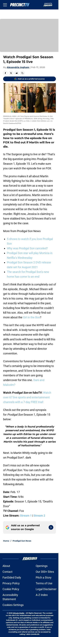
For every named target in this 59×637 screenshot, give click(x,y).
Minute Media (18, 613)
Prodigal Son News (22, 541)
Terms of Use (44, 583)
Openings (42, 566)
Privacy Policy (11, 583)
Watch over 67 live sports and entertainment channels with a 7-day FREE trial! (27, 397)
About (6, 566)
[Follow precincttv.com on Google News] (51, 527)
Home (6, 541)
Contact (7, 571)
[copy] (22, 73)
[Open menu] (5, 5)
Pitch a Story (43, 577)
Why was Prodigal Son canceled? (27, 248)
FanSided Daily (12, 577)
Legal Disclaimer (46, 589)
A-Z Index (42, 595)
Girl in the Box (31, 317)
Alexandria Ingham (18, 67)
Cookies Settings (13, 605)
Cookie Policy (11, 589)
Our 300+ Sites (45, 571)
